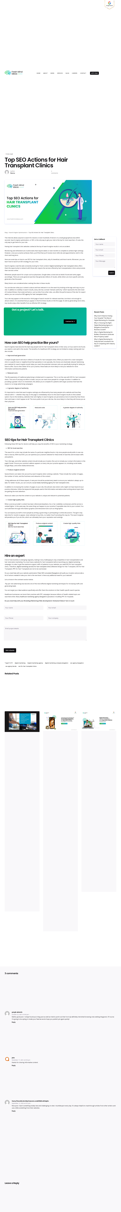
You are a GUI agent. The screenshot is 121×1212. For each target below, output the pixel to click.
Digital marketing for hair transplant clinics (63, 266)
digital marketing (20, 663)
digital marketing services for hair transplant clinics (34, 567)
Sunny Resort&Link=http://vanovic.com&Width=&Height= (30, 1101)
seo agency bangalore (77, 663)
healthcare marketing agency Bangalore (33, 597)
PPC (14, 569)
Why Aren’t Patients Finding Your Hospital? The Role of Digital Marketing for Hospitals (104, 318)
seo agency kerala (10, 666)
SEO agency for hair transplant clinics (34, 294)
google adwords (17, 1012)
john (13, 1058)
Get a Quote (10, 650)
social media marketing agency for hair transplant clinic (51, 483)
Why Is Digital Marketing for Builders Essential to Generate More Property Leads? (104, 334)
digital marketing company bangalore (56, 663)
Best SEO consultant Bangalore (48, 573)
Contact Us (69, 321)
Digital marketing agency (35, 663)
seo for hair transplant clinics (27, 666)
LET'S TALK (94, 73)
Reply (14, 1022)
